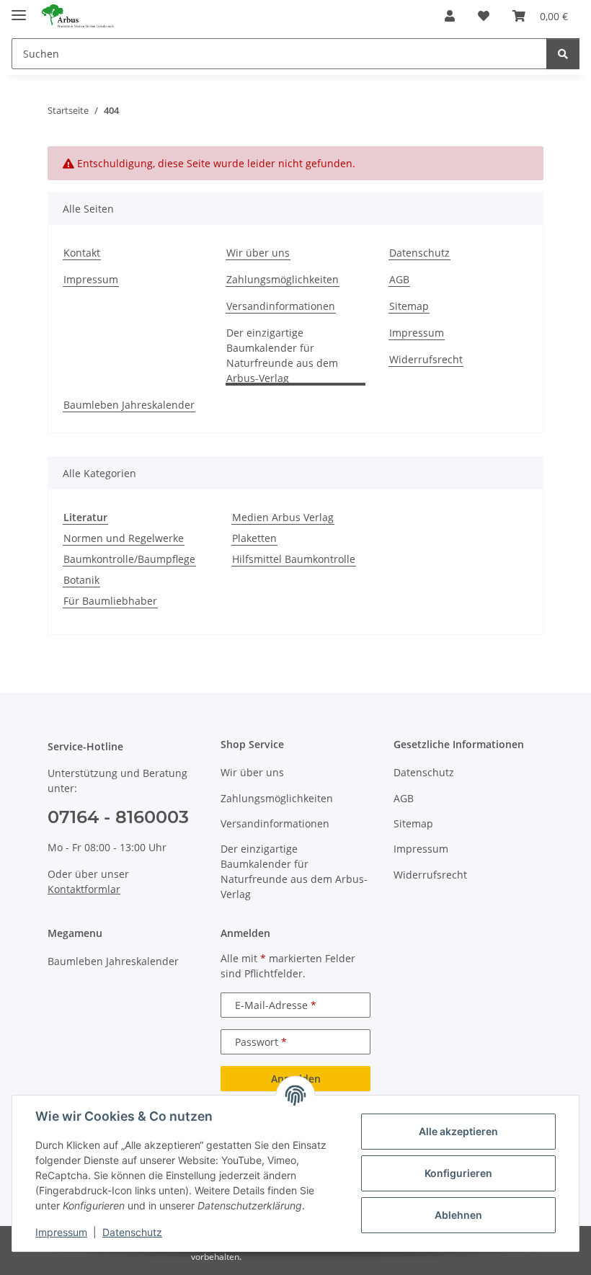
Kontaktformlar (84, 889)
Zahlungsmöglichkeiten (282, 279)
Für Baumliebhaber (110, 601)
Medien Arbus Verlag (283, 517)
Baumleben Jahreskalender (129, 405)
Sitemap (409, 306)
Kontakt (81, 252)
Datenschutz (132, 1232)
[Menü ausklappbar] (19, 9)
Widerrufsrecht (426, 359)
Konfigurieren (458, 1173)
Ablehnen (458, 1215)
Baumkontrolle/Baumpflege (129, 559)
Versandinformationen (280, 306)
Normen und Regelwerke (123, 538)
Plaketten (254, 538)
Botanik (81, 580)
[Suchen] (562, 53)
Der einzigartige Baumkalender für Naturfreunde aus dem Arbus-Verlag (282, 355)
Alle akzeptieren (458, 1131)
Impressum (61, 1232)
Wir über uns (258, 252)
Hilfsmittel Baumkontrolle (293, 559)
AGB (399, 279)
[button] (449, 15)
